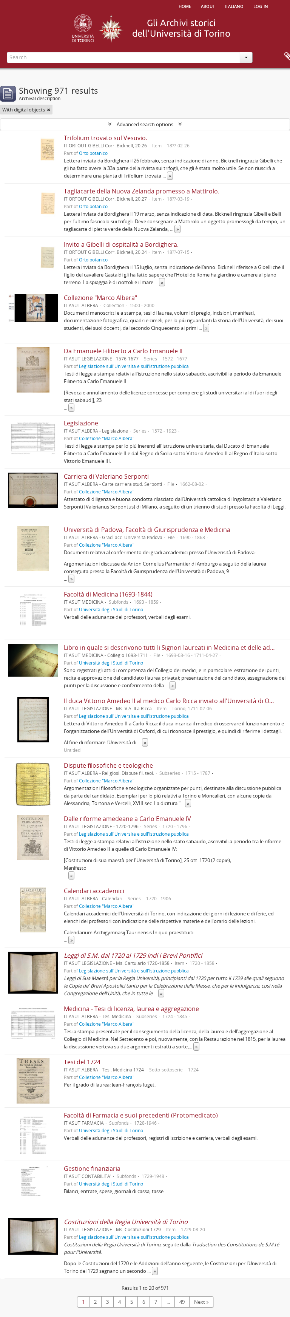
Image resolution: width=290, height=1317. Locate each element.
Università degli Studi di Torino (111, 609)
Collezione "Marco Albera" (100, 298)
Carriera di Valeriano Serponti (106, 476)
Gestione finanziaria (92, 1168)
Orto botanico (93, 153)
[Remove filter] (48, 109)
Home (185, 6)
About (208, 6)
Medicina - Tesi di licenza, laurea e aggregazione (131, 1009)
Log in (260, 6)
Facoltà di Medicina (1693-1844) (108, 594)
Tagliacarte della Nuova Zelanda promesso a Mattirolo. (141, 191)
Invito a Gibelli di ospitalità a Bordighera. (121, 244)
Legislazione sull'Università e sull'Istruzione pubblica (134, 366)
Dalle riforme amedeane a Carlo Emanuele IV (127, 819)
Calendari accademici (94, 891)
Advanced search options (145, 124)
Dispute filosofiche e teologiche (108, 765)
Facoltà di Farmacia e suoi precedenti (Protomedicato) (141, 1115)
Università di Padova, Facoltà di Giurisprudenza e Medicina (147, 530)
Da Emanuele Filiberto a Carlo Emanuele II (123, 351)
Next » (201, 1301)
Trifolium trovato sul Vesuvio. (105, 138)
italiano (234, 6)
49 (182, 1301)
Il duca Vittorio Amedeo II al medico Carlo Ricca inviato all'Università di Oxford (174, 701)
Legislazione (81, 423)
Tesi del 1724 (82, 1062)
